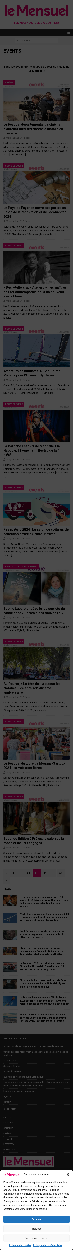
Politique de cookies (20, 1245)
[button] (68, 1174)
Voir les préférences (36, 1237)
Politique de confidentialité (47, 1245)
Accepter (37, 1219)
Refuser (36, 1228)
